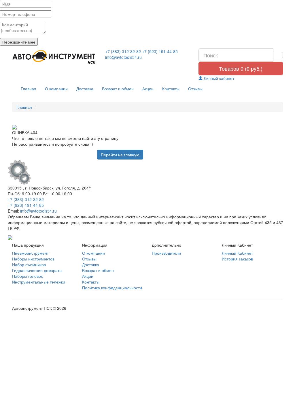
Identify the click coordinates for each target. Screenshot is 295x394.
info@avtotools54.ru (123, 57)
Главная (28, 88)
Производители (166, 253)
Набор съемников (29, 264)
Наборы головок (27, 276)
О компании (56, 88)
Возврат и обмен (118, 88)
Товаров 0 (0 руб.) (240, 68)
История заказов (237, 259)
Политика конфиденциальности (112, 287)
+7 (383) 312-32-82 (123, 51)
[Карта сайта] (10, 237)
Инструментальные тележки (38, 282)
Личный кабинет (218, 78)
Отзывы (195, 88)
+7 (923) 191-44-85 (160, 51)
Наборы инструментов (33, 259)
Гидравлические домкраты (37, 270)
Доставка (84, 88)
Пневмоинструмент (30, 253)
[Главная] (54, 57)
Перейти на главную (120, 154)
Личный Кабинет (237, 253)
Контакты (170, 88)
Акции (148, 88)
